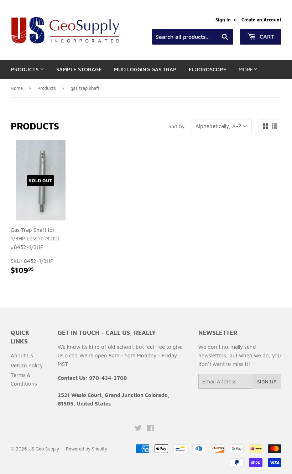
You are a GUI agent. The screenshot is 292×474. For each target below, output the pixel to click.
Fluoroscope (207, 69)
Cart (266, 36)
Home (17, 88)
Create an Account (261, 19)
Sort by (176, 126)
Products (25, 69)
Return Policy (27, 365)
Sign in (223, 19)
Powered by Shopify (86, 449)
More (246, 69)
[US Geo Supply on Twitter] (138, 429)
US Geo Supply (43, 449)
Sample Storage (79, 69)
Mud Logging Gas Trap (145, 69)
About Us (22, 355)
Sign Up (267, 381)
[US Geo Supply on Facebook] (150, 429)
